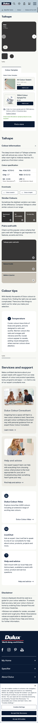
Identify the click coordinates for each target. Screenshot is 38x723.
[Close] (35, 685)
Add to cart (25, 88)
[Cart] (29, 4)
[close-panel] (34, 3)
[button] (10, 192)
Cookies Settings (19, 707)
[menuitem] (6, 660)
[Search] (14, 4)
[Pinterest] (15, 650)
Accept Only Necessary (19, 713)
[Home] (3, 10)
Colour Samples (11, 70)
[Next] (34, 36)
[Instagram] (9, 650)
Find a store (19, 124)
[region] (19, 703)
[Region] (19, 4)
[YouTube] (22, 650)
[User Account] (24, 4)
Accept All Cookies (19, 719)
